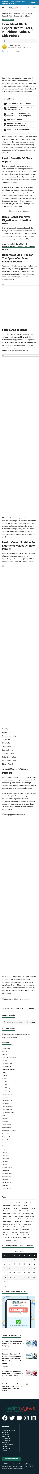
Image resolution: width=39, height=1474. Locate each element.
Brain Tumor (17, 1205)
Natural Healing (6, 1140)
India (3, 1115)
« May (4, 1286)
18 (10, 1273)
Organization (6, 1146)
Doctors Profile (6, 1066)
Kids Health (6, 1229)
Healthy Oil (28, 1221)
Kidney (25, 1227)
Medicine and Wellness (9, 1130)
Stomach (6, 1237)
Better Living (7, 1205)
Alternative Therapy (17, 1203)
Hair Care (29, 1211)
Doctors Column (7, 1063)
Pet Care (5, 1232)
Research (5, 1164)
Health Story (6, 1103)
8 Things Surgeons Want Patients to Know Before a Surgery (13, 1343)
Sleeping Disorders (28, 1235)
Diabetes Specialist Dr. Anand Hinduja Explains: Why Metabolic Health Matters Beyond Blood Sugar (12, 1358)
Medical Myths (6, 1127)
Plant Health (5, 1158)
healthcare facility (7, 1106)
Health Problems (7, 1094)
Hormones (17, 1227)
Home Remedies (8, 19)
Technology (5, 1179)
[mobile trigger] (4, 7)
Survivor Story (6, 1176)
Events (4, 1072)
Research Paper (7, 1167)
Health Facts (16, 1008)
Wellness (5, 1185)
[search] (24, 7)
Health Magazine (28, 1213)
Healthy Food (29, 1219)
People (4, 1149)
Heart (19, 1224)
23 (34, 1273)
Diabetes (15, 1208)
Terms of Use (12, 3)
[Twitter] (12, 1418)
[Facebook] (5, 1418)
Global (4, 1078)
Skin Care (6, 1235)
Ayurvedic (29, 1203)
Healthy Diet (18, 1219)
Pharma (4, 1152)
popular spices (21, 78)
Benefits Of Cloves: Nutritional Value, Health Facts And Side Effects (18, 246)
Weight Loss (27, 1237)
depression (6, 1208)
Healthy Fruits (7, 1221)
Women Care (7, 1240)
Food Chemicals (8, 1211)
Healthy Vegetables (9, 1224)
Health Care (5, 1082)
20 (19, 1273)
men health (16, 1229)
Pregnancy (14, 1232)
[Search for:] (16, 1022)
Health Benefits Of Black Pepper (18, 103)
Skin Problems (16, 1235)
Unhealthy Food (16, 1237)
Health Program (18, 1216)
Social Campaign (7, 1173)
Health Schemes (7, 1100)
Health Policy (6, 1088)
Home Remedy (7, 1227)
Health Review (6, 1097)
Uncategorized (6, 1182)
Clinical (4, 1054)
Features (4, 1075)
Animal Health (6, 1048)
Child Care (5, 1051)
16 (34, 1268)
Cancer (25, 1205)
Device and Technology (9, 1057)
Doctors (4, 1060)
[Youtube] (19, 1418)
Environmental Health (8, 1069)
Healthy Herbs (18, 1221)
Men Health (5, 1134)
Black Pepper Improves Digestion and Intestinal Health (18, 109)
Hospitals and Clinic (8, 1112)
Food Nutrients (19, 1211)
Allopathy (6, 1203)
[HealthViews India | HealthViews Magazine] (14, 7)
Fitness (33, 1208)
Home (4, 13)
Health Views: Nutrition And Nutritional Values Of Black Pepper (17, 124)
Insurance (5, 1118)
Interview (5, 1121)
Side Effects (6, 1170)
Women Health (6, 1188)
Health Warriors (8, 1219)
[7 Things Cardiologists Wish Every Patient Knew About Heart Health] (31, 1373)
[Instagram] (26, 1418)
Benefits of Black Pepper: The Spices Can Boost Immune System (17, 115)
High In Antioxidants (14, 119)
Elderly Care (24, 1208)
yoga (14, 1240)
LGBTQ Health (6, 1124)
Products (5, 1161)
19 (14, 1273)
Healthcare (6, 1213)
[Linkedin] (33, 1418)
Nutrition (4, 1143)
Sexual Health (24, 1232)
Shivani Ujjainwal (15, 45)
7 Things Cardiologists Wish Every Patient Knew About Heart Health (12, 1373)
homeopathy (27, 1224)
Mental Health (6, 1137)
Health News (6, 1085)
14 (24, 1268)
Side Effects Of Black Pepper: (18, 129)
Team (6, 1349)
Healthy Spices (28, 1008)
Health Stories (29, 1216)
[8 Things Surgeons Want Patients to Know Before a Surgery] (31, 1343)
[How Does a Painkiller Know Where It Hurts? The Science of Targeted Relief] (31, 1386)
